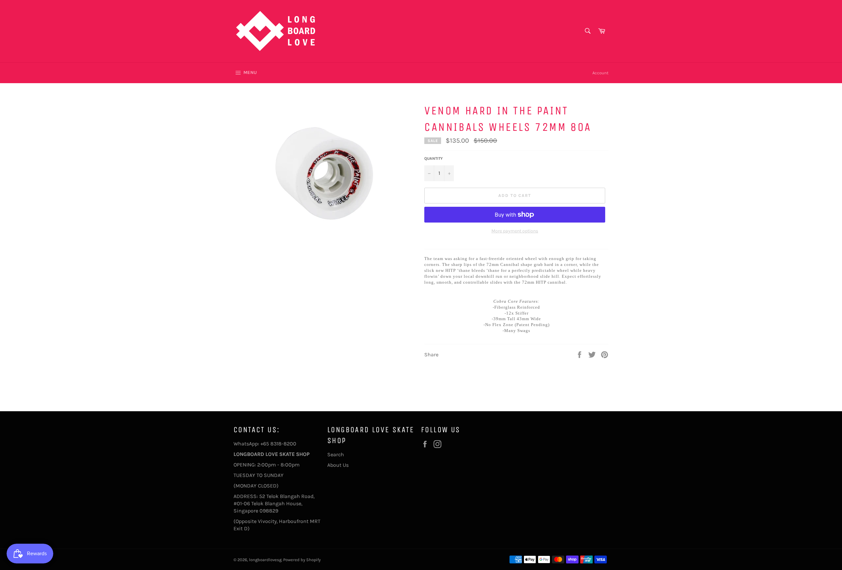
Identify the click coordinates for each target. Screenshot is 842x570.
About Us (338, 465)
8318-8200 (283, 443)
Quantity (433, 158)
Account (600, 72)
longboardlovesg (265, 559)
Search (335, 454)
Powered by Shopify (302, 559)
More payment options (514, 231)
